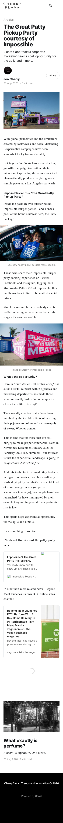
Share (52, 75)
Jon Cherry (12, 79)
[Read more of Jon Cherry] (8, 70)
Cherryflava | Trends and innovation (26, 783)
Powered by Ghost (31, 796)
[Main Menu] (57, 5)
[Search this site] (50, 5)
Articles (9, 19)
